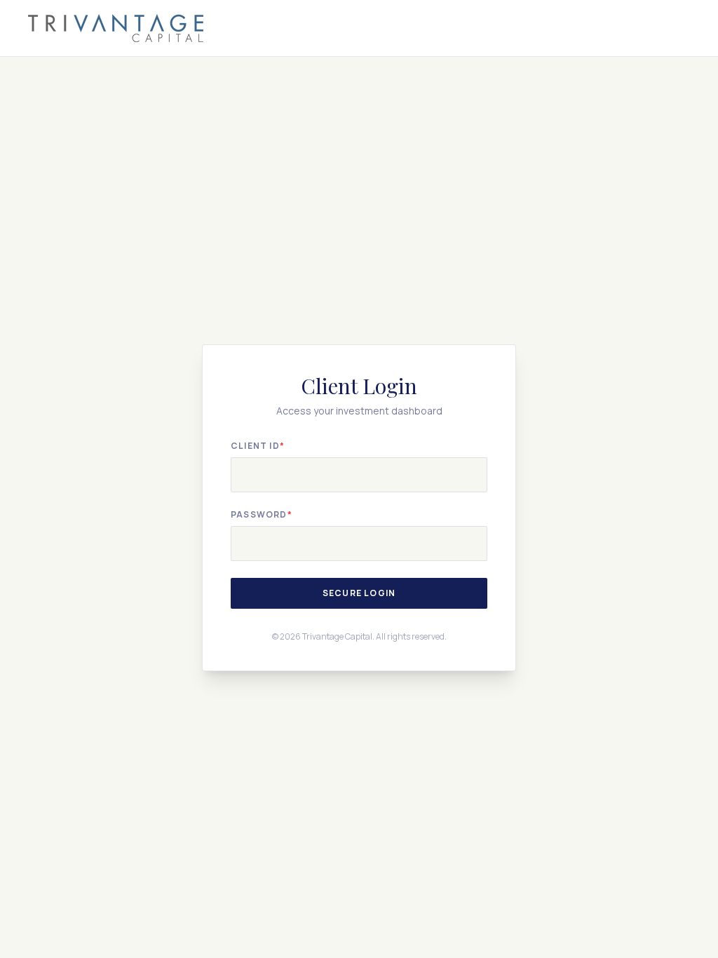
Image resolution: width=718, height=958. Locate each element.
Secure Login (359, 593)
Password (261, 514)
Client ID (258, 446)
